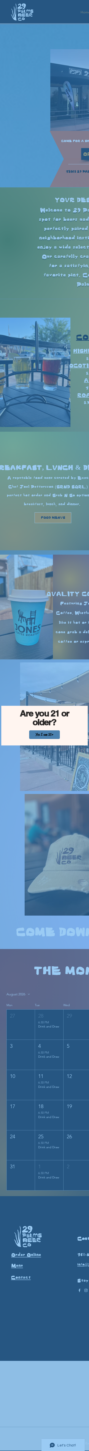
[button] (44, 734)
